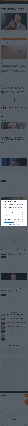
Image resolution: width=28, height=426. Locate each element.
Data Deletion (10, 224)
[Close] (25, 201)
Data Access (14, 224)
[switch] (22, 212)
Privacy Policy (17, 224)
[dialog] (14, 213)
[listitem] (14, 210)
